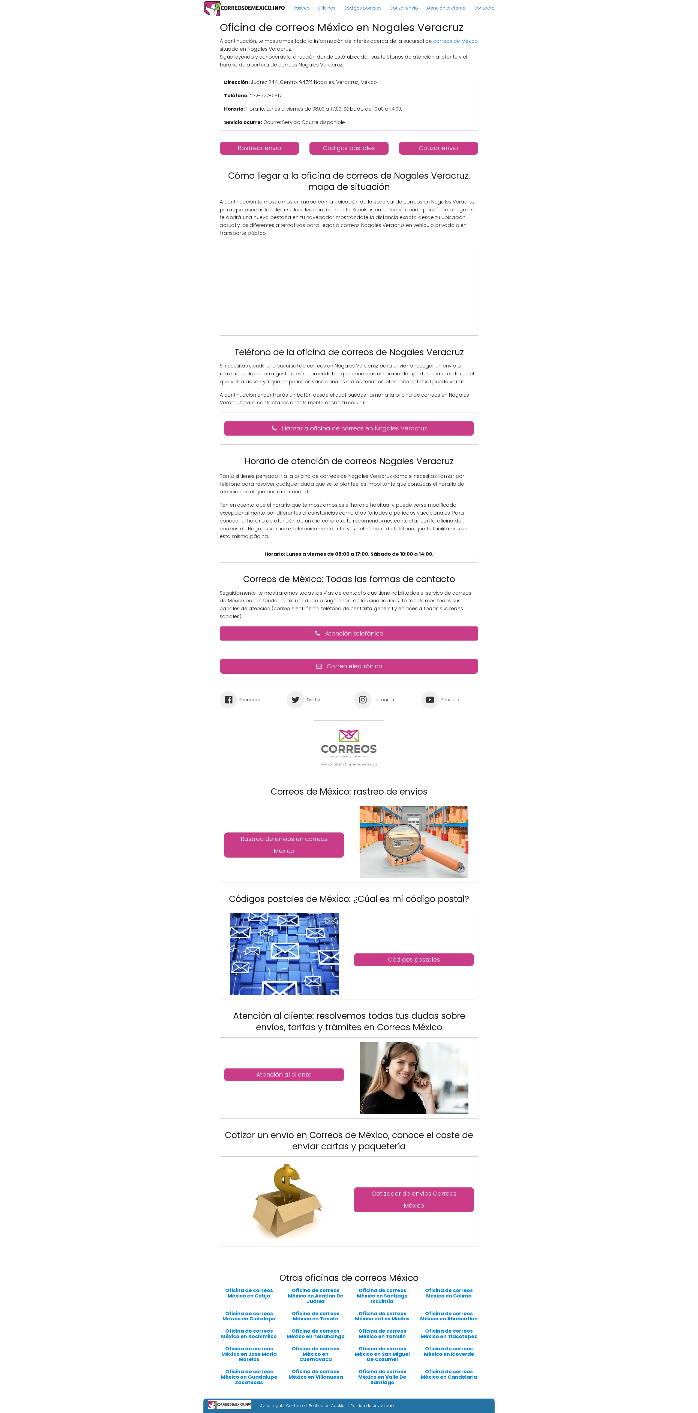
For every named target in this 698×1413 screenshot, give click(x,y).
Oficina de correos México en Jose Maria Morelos (249, 1354)
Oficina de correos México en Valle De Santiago (382, 1377)
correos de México (455, 41)
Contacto (484, 8)
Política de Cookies (328, 1405)
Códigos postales (362, 8)
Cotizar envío (404, 8)
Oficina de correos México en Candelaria (449, 1374)
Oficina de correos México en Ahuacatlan (449, 1316)
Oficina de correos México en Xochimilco (249, 1333)
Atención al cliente (445, 8)
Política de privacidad (372, 1405)
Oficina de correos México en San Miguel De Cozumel (382, 1354)
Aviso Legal (271, 1405)
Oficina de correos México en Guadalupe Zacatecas (249, 1377)
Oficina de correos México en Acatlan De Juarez (315, 1296)
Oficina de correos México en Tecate (315, 1316)
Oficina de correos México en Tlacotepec (449, 1333)
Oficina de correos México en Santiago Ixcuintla (382, 1296)
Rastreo (301, 8)
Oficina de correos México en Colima (449, 1293)
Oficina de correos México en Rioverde (449, 1351)
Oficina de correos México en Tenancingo (316, 1333)
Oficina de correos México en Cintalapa (249, 1316)
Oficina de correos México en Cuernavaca (315, 1354)
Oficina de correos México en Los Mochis (382, 1316)
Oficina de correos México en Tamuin (382, 1333)
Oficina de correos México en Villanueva (315, 1374)
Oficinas (326, 8)
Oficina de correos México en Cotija (249, 1293)
